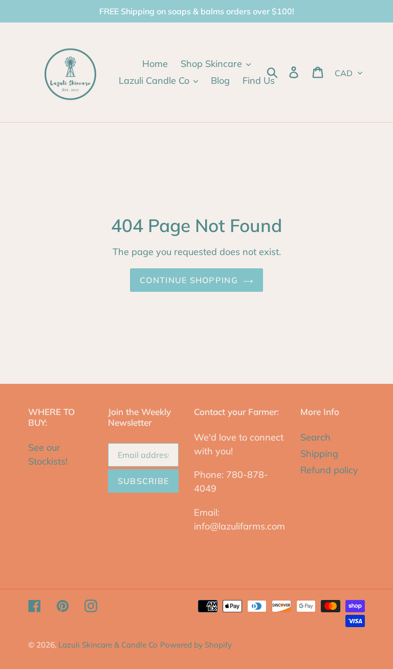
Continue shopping (189, 280)
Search (315, 437)
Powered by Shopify (196, 645)
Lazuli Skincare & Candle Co (108, 645)
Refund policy (329, 470)
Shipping (319, 453)
